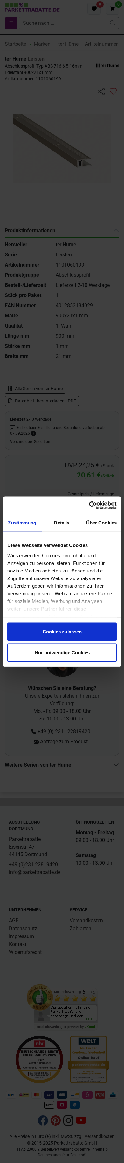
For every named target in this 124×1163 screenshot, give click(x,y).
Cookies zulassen (62, 631)
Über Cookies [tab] (101, 522)
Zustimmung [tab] (22, 522)
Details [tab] (61, 522)
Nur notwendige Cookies (62, 652)
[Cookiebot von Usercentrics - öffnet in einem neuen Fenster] (89, 505)
